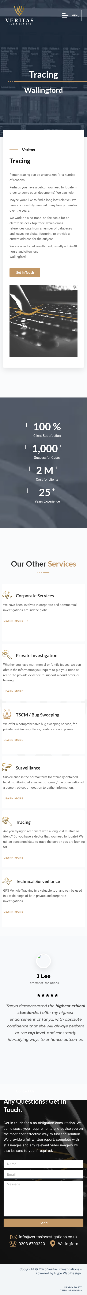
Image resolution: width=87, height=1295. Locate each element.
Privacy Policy (73, 1287)
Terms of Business (71, 1290)
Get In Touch (25, 272)
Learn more (14, 620)
